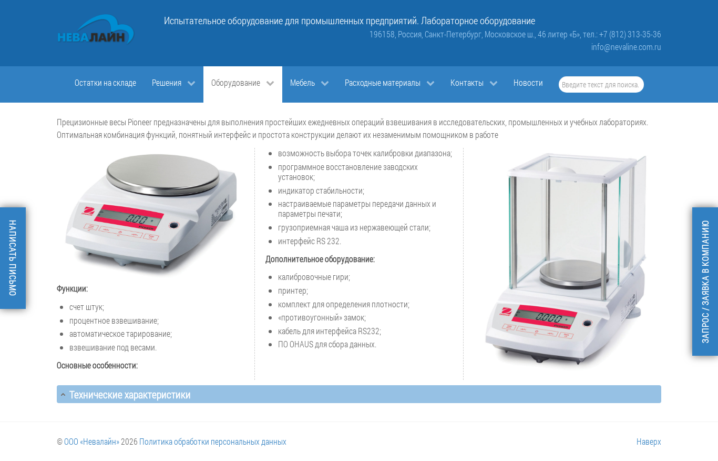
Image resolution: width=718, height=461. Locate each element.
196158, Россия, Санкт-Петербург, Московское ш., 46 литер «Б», (476, 33)
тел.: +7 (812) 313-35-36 (622, 33)
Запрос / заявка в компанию (705, 281)
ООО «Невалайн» (91, 441)
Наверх (649, 441)
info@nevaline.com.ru (626, 46)
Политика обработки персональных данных (212, 441)
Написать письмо (12, 258)
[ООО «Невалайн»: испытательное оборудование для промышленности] (96, 29)
